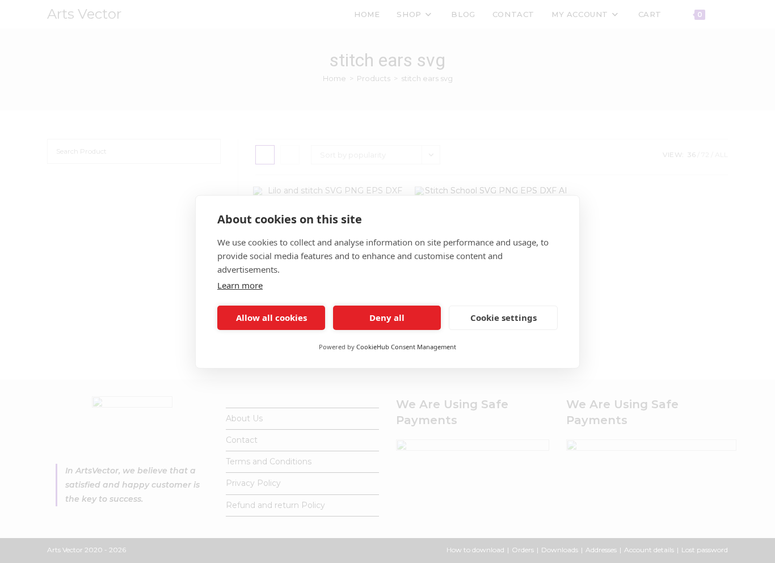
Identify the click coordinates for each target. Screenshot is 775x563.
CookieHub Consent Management (406, 346)
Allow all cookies (271, 317)
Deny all (387, 317)
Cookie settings (503, 317)
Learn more (240, 285)
